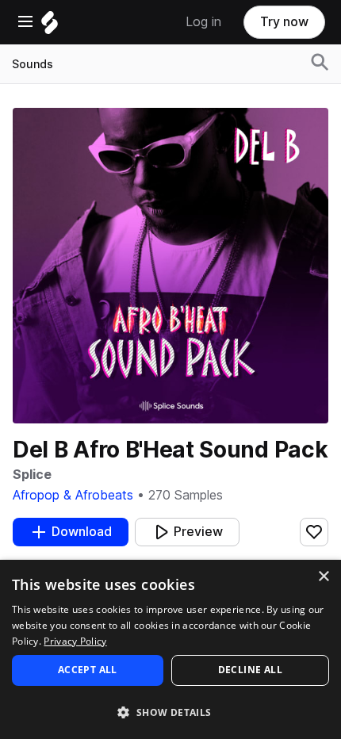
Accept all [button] (87, 669)
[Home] (49, 27)
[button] (170, 712)
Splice (32, 474)
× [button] (323, 577)
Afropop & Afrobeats (73, 495)
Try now (284, 21)
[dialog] (170, 649)
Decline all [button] (250, 669)
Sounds (32, 64)
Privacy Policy (75, 641)
